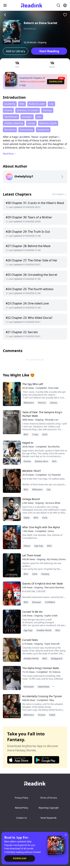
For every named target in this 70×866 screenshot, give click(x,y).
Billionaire (29, 402)
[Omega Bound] (11, 509)
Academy (9, 103)
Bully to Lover (37, 103)
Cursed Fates (30, 640)
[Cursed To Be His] (11, 621)
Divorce (42, 402)
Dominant (29, 686)
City (51, 103)
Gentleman (11, 116)
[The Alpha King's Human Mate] (11, 678)
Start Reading (49, 51)
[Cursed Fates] (11, 650)
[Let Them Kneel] (11, 565)
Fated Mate (43, 686)
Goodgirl (27, 116)
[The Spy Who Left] (11, 394)
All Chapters (58, 194)
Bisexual (36, 602)
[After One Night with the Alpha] (11, 537)
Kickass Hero (41, 461)
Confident (50, 602)
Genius (53, 402)
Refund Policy (21, 807)
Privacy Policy (21, 797)
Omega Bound (31, 499)
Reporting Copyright (49, 807)
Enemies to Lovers (27, 110)
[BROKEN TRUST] (11, 481)
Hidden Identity (13, 123)
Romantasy (26, 129)
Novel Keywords (49, 817)
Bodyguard (56, 658)
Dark (44, 434)
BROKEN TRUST (31, 471)
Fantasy (47, 110)
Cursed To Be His (32, 611)
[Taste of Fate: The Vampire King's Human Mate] (11, 422)
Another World (44, 630)
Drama (8, 110)
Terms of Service (48, 797)
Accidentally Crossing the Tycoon (42, 696)
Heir (39, 116)
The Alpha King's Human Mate (40, 668)
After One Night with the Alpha (41, 527)
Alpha (26, 517)
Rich (54, 461)
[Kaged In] (11, 452)
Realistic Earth (48, 123)
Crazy (35, 434)
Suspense (43, 129)
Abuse (27, 545)
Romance (9, 129)
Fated (52, 714)
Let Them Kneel (31, 555)
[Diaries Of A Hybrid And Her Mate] (11, 593)
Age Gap (38, 545)
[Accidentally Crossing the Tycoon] (11, 706)
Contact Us (21, 817)
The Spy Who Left (32, 384)
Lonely (31, 123)
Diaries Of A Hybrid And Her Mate (42, 583)
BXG (22, 103)
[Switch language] (65, 5)
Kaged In (27, 442)
